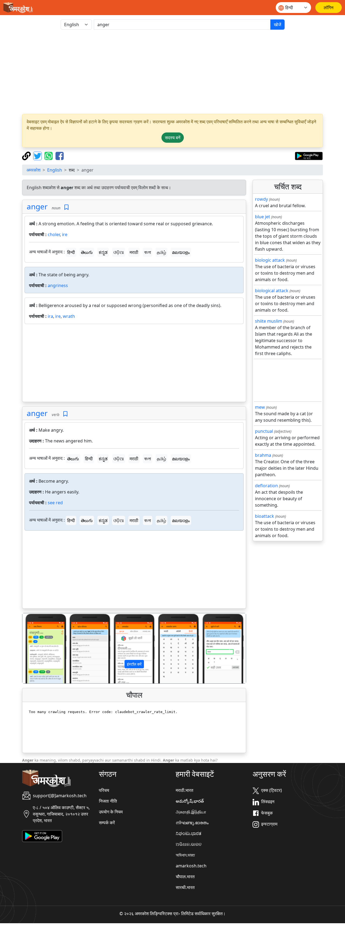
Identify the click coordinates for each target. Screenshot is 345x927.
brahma (263, 455)
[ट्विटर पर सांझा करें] (38, 155)
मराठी (134, 252)
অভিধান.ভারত (185, 855)
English (54, 170)
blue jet (262, 217)
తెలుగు (87, 252)
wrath (69, 316)
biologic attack (270, 260)
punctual (264, 431)
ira (50, 316)
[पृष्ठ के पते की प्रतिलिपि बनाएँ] (27, 155)
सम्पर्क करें (107, 823)
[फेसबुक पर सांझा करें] (59, 155)
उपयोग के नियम (111, 812)
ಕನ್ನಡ (103, 252)
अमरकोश (33, 170)
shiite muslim (268, 321)
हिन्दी (71, 252)
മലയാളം (181, 252)
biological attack (271, 291)
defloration (266, 486)
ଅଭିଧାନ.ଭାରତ (189, 844)
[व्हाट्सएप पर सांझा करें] (49, 155)
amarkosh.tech (191, 866)
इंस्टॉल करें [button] (134, 664)
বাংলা (147, 252)
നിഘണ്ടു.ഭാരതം (192, 823)
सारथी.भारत (185, 887)
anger (37, 206)
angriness (58, 285)
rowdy (261, 199)
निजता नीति (108, 801)
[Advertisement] (172, 72)
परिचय (104, 790)
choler (54, 234)
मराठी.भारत (184, 790)
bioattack (264, 516)
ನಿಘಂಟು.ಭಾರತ (188, 833)
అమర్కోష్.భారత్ (190, 801)
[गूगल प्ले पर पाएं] (309, 155)
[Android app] (42, 836)
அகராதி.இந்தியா (191, 812)
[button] (39, 648)
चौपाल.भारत (185, 877)
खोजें (277, 25)
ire (64, 234)
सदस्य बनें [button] (172, 138)
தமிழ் (161, 252)
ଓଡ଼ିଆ (118, 252)
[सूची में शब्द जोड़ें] (66, 207)
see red (55, 503)
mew (260, 407)
